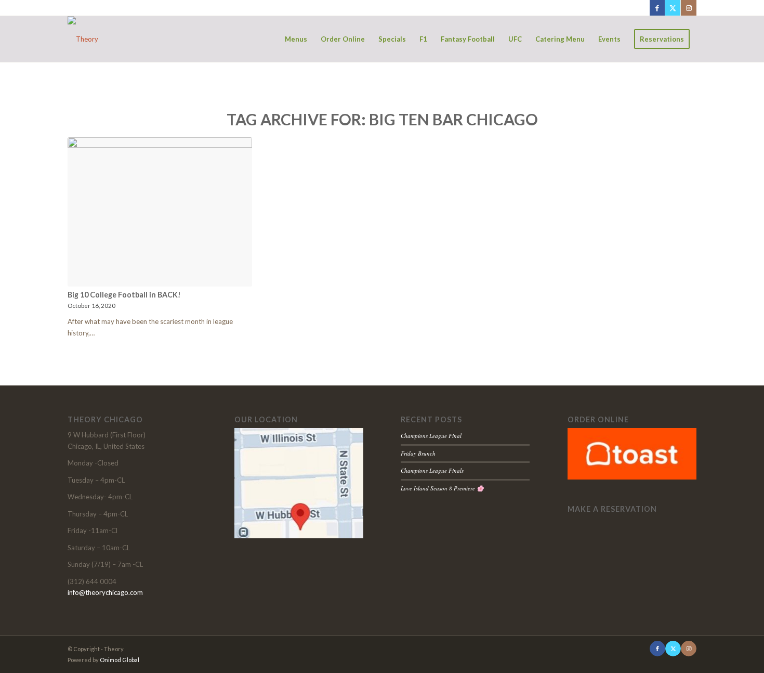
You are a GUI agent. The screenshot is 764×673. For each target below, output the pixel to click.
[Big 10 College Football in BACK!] (160, 212)
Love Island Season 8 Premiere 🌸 (442, 488)
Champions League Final (431, 435)
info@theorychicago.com (105, 592)
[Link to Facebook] (657, 8)
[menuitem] (296, 39)
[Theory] (83, 39)
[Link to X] (672, 8)
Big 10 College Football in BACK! (124, 294)
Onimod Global (119, 659)
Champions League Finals (432, 470)
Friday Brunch (418, 453)
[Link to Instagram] (688, 8)
